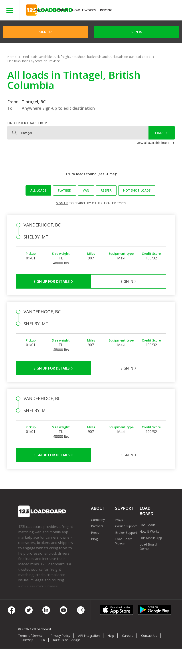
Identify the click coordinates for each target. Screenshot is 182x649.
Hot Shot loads (136, 190)
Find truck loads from (27, 123)
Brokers (61, 10)
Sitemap (27, 640)
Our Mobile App (151, 538)
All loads (38, 190)
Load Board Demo (148, 546)
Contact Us (149, 635)
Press (95, 532)
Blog (94, 539)
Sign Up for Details (52, 281)
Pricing (106, 10)
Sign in (136, 32)
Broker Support (126, 532)
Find (158, 133)
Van (86, 190)
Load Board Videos (123, 541)
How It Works (84, 10)
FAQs (119, 520)
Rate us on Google (66, 640)
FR (43, 640)
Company (98, 520)
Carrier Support (126, 526)
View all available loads (152, 143)
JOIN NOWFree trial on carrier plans (148, 11)
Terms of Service (30, 635)
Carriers (42, 10)
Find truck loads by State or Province (33, 61)
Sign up (62, 203)
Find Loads (147, 525)
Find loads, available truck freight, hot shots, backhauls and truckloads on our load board (86, 57)
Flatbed (64, 190)
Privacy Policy (60, 635)
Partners (97, 526)
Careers (127, 635)
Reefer (106, 190)
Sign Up (45, 32)
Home (11, 57)
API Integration (89, 635)
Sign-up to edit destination (68, 108)
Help (111, 635)
